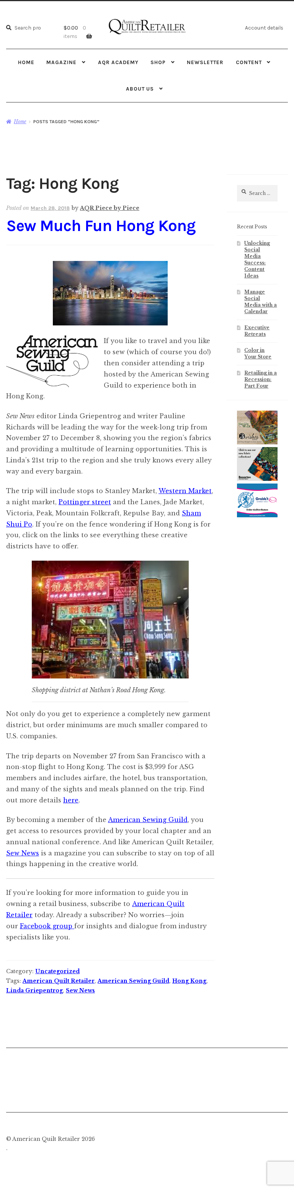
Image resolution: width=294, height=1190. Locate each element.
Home (26, 62)
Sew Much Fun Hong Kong (101, 225)
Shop (158, 62)
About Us (140, 89)
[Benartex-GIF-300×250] (257, 479)
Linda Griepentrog (34, 990)
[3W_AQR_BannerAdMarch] (257, 443)
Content (249, 62)
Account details (264, 28)
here (70, 800)
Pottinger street (85, 502)
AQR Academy (118, 62)
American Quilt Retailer (59, 980)
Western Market (185, 491)
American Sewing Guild (148, 820)
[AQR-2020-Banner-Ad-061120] (257, 516)
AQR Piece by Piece (109, 208)
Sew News (22, 853)
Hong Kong (189, 980)
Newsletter (205, 62)
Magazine (61, 62)
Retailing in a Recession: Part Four (260, 379)
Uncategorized (57, 971)
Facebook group (47, 926)
